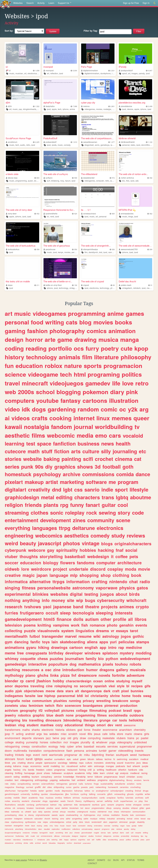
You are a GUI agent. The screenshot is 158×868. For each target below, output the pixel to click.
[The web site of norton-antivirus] (135, 161)
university (25, 794)
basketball (75, 556)
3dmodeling (72, 720)
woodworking (113, 839)
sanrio (92, 489)
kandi (29, 759)
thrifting (18, 773)
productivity (125, 836)
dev (110, 725)
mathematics (89, 664)
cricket (110, 773)
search (8, 776)
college (9, 742)
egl (116, 773)
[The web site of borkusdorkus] (22, 232)
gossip (134, 825)
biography (61, 843)
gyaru (31, 647)
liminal (138, 790)
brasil (127, 710)
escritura (95, 804)
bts (24, 720)
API (123, 860)
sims (62, 818)
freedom (40, 769)
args (39, 734)
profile (119, 619)
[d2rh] (22, 89)
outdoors (136, 715)
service (57, 776)
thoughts (29, 556)
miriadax (34, 832)
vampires (61, 625)
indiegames (14, 695)
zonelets (11, 705)
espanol (97, 829)
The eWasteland (89, 174)
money (58, 600)
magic (29, 575)
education (29, 365)
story (124, 512)
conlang (30, 804)
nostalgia (107, 109)
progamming (85, 715)
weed (133, 755)
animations (14, 647)
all (130, 619)
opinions (73, 839)
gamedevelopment (23, 619)
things (90, 725)
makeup (34, 481)
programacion (123, 365)
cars (115, 435)
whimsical (123, 822)
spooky (126, 829)
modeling (55, 766)
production (128, 705)
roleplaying (63, 686)
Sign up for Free (131, 2)
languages (44, 527)
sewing (107, 512)
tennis (146, 780)
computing (94, 738)
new (39, 822)
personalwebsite (54, 588)
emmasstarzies (127, 213)
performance (42, 804)
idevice (130, 109)
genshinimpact (12, 794)
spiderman (67, 804)
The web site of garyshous (56, 245)
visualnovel (72, 766)
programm (106, 829)
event (36, 755)
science (15, 374)
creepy (25, 746)
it (112, 556)
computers (19, 400)
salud (75, 759)
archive (71, 474)
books (123, 322)
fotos (56, 825)
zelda (46, 825)
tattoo (87, 790)
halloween (57, 773)
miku (87, 755)
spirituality (67, 550)
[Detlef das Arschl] (135, 268)
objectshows (34, 691)
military (102, 818)
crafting (99, 581)
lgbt (67, 489)
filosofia (125, 815)
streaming (17, 512)
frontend (98, 836)
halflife (98, 839)
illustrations (10, 804)
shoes (47, 773)
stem (105, 822)
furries (11, 613)
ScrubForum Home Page (18, 138)
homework (113, 787)
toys (46, 641)
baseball (89, 746)
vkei (112, 686)
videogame (43, 374)
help (62, 746)
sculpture (68, 773)
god (79, 730)
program (128, 481)
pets (133, 556)
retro (28, 145)
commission (141, 815)
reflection (54, 73)
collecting (13, 630)
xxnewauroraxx (89, 213)
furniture (75, 794)
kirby (89, 773)
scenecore (73, 705)
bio (123, 180)
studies (91, 836)
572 (113, 178)
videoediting (125, 750)
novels (104, 675)
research (13, 607)
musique (93, 818)
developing (135, 836)
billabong (55, 180)
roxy (62, 180)
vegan (122, 825)
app (103, 647)
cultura (88, 762)
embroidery (98, 825)
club (88, 839)
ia (25, 815)
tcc (63, 766)
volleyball (52, 710)
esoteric (25, 801)
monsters (99, 762)
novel (82, 734)
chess (42, 658)
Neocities (9, 859)
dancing (21, 641)
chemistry (140, 730)
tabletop (73, 762)
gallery (122, 669)
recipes (137, 686)
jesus (97, 734)
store (120, 734)
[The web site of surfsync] (60, 161)
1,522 (37, 106)
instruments (9, 829)
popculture (58, 664)
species (47, 811)
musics (93, 811)
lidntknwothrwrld (128, 142)
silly (106, 451)
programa (102, 780)
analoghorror (102, 790)
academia (80, 773)
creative (13, 575)
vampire (110, 804)
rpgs (137, 710)
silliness (57, 836)
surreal (29, 787)
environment (12, 738)
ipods (54, 145)
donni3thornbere (148, 145)
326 (113, 249)
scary (140, 776)
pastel (144, 738)
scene (123, 520)
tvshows (32, 607)
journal (83, 426)
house (62, 825)
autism (92, 619)
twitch (49, 705)
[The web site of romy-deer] (22, 196)
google (132, 822)
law (40, 695)
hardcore (132, 769)
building (35, 794)
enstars (137, 780)
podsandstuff (51, 142)
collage (81, 710)
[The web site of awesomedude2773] (135, 232)
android (30, 734)
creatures (26, 832)
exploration (56, 829)
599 (75, 178)
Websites (18, 2)
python (112, 658)
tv (137, 426)
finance (64, 619)
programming (21, 180)
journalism (74, 658)
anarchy (16, 801)
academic (33, 797)
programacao (110, 776)
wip (79, 600)
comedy (67, 145)
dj (93, 742)
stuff (47, 451)
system (67, 630)
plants (51, 504)
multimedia (20, 750)
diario (122, 832)
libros (140, 619)
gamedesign (15, 664)
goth (128, 466)
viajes (45, 822)
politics (132, 374)
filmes (102, 715)
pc (137, 738)
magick (96, 832)
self (93, 839)
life (116, 383)
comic (109, 409)
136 (75, 285)
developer (74, 653)
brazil (122, 776)
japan (42, 575)
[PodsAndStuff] (60, 125)
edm (90, 766)
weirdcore (41, 569)
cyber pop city (88, 102)
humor (92, 669)
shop (106, 575)
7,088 (75, 106)
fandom (61, 426)
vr (112, 630)
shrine (115, 695)
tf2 (41, 710)
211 (38, 285)
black (33, 825)
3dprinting (98, 755)
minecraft (35, 383)
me (112, 481)
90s (39, 466)
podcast (115, 710)
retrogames (61, 783)
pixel (125, 691)
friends (33, 504)
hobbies (88, 550)
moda (130, 569)
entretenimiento (46, 836)
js (94, 769)
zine (56, 669)
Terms (140, 860)
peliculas (126, 641)
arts (76, 451)
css (78, 489)
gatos (142, 588)
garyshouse (50, 249)
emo (101, 435)
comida (125, 474)
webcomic (61, 435)
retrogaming (12, 746)
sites (49, 787)
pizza (65, 675)
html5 (49, 619)
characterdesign (78, 681)
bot (82, 808)
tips (142, 836)
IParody (123, 66)
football (111, 466)
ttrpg (64, 527)
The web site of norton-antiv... (133, 174)
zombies (116, 836)
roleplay (74, 512)
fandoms (85, 563)
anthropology (41, 780)
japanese (62, 607)
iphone (66, 109)
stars (69, 691)
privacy (88, 700)
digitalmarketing (117, 780)
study (118, 535)
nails (81, 783)
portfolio (60, 348)
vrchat (68, 822)
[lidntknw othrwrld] (135, 125)
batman (53, 804)
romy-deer (12, 213)
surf (48, 180)
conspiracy (46, 776)
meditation (115, 815)
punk (27, 466)
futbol (34, 636)
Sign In (146, 2)
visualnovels (48, 630)
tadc (109, 832)
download (77, 843)
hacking (106, 550)
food (37, 322)
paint (148, 839)
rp (22, 680)
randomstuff (96, 822)
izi (7, 66)
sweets (55, 815)
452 (38, 213)
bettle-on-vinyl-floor (54, 285)
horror (34, 339)
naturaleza (17, 839)
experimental (18, 594)
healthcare (111, 769)
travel (12, 383)
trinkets (19, 755)
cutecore (15, 451)
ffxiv (59, 705)
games (135, 313)
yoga (112, 742)
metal (47, 497)
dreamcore (87, 675)
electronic (48, 730)
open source (21, 859)
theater (96, 730)
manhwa (47, 725)
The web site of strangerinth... (96, 245)
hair (73, 780)
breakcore (120, 700)
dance (143, 474)
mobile (16, 797)
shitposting (59, 787)
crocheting (135, 787)
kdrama (17, 766)
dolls (78, 619)
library (129, 780)
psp (20, 109)
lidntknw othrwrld (127, 138)
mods (57, 790)
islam (40, 829)
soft (147, 797)
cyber (70, 746)
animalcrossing (87, 829)
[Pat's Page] (98, 53)
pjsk (18, 691)
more (27, 825)
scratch (72, 734)
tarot (134, 630)
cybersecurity (111, 600)
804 (38, 178)
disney (31, 815)
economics (36, 766)
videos (20, 418)
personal (126, 145)
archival (38, 843)
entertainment (21, 520)
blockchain (74, 808)
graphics (64, 466)
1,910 (75, 142)
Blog (116, 860)
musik (33, 836)
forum (20, 759)
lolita (112, 734)
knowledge (68, 776)
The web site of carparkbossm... (97, 138)
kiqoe (10, 285)
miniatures (41, 839)
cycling (84, 794)
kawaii (13, 426)
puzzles (56, 658)
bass (128, 825)
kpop (141, 348)
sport (121, 489)
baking (52, 458)
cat (137, 458)
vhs (24, 769)
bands (31, 769)
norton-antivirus (127, 177)
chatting (21, 762)
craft (115, 691)
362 (151, 213)
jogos (126, 636)
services (112, 746)
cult (132, 832)
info (46, 600)
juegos (107, 594)
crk (14, 808)
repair (51, 832)
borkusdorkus (13, 249)
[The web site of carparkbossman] (98, 125)
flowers (67, 563)
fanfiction (64, 443)
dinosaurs (53, 720)
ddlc (60, 839)
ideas (145, 762)
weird (11, 543)
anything (31, 600)
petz (91, 787)
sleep (65, 613)
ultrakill (28, 811)
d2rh (8, 102)
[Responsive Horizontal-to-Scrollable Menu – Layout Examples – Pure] (60, 196)
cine (49, 686)
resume (85, 636)
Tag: (91, 30)
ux (136, 801)
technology (63, 288)
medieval (134, 773)
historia (59, 730)
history (14, 357)
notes (7, 801)
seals (63, 801)
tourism (35, 776)
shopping (89, 575)
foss (42, 797)
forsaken (30, 808)
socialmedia (118, 715)
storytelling (51, 556)
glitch (109, 794)
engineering (19, 535)
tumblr (103, 750)
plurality (85, 742)
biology (50, 563)
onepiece (111, 797)
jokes (142, 839)
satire (86, 818)
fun (9, 365)
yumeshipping (11, 815)
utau (23, 705)
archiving (18, 843)
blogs (130, 216)
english (91, 647)
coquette (28, 658)
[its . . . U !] (98, 196)
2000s (26, 392)
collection (56, 742)
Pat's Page (86, 66)
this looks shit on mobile (18, 281)
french (70, 801)
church (47, 818)
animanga (99, 766)
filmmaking (98, 710)
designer (75, 836)
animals (69, 357)
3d (98, 466)
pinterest (111, 705)
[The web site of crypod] (98, 268)
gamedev (97, 383)
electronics (94, 288)
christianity (99, 695)
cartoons (95, 400)
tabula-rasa (12, 177)
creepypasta (36, 653)
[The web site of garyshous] (60, 232)
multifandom (66, 829)
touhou (121, 664)
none (70, 715)
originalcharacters (132, 544)
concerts (101, 794)
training (55, 818)
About (91, 860)
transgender (52, 636)
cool (123, 504)
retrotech (137, 288)
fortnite (118, 675)
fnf (73, 675)
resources (30, 669)
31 (151, 285)
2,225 (37, 142)
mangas (110, 766)
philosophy (136, 357)
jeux (71, 832)
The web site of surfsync (55, 174)
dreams (102, 630)
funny (77, 504)
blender (11, 680)
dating (133, 829)
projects (109, 607)
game (65, 339)
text (16, 780)
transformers (12, 730)
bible (95, 773)
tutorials (129, 797)
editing (64, 497)
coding (14, 348)
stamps (142, 641)
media (85, 435)
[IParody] (135, 53)
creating (129, 790)
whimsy (11, 658)
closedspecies (56, 794)
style (121, 686)
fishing (82, 769)
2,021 (112, 70)
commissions (98, 474)
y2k (111, 288)
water (41, 790)
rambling (115, 825)
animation (122, 331)
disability (141, 822)
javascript (49, 543)
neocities (71, 811)
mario (128, 734)
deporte (26, 738)
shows (85, 466)
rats (6, 783)
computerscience (54, 750)
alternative (40, 581)
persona (79, 750)
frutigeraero (32, 613)
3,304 (75, 70)
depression (67, 790)
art (25, 73)
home (126, 695)
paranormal (66, 695)
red (38, 836)
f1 (13, 734)
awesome (130, 725)
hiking (43, 647)
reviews (136, 535)
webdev (54, 734)
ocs (79, 348)
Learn (51, 2)
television (13, 625)
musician (19, 73)
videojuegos (66, 383)
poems (30, 625)
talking (92, 794)
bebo (133, 145)
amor (9, 686)
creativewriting (72, 815)
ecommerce (110, 730)
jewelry (10, 715)
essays (122, 630)
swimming (122, 759)
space (44, 443)
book (136, 575)
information (78, 581)
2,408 (150, 106)
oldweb (12, 569)
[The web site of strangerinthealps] (98, 232)
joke (112, 829)
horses (44, 742)
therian (110, 755)
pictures (67, 710)
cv (93, 790)
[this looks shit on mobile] (22, 268)
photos (71, 543)
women (36, 783)
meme (10, 653)
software (96, 481)
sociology (62, 762)
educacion (30, 563)
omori (101, 725)
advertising (19, 829)
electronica (32, 73)
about (121, 594)
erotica (58, 797)
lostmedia (15, 811)
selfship (108, 801)
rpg (64, 504)
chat (133, 581)
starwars (38, 738)
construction (39, 746)
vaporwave (106, 588)
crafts (40, 418)
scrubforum (12, 142)
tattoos (99, 759)
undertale (78, 569)
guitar (109, 504)
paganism (113, 822)
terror (90, 776)
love (127, 383)
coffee (121, 556)
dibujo (109, 808)
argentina (81, 839)
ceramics (124, 787)
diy (48, 466)
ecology (53, 746)
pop (63, 738)
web (10, 392)
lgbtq (122, 497)
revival (129, 818)
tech (59, 109)
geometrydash (86, 832)
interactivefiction (30, 829)
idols (81, 822)
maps (26, 766)
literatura (90, 720)
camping (117, 808)
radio (145, 581)
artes (79, 746)
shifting (145, 832)
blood (143, 818)
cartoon (76, 647)
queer (30, 180)
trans (108, 497)
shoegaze (137, 804)
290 (151, 249)
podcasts (120, 766)
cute (127, 348)
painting (71, 458)
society (8, 797)
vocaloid (133, 435)
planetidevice (126, 106)
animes (126, 607)
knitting (44, 625)
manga (129, 339)
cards (102, 797)
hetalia (33, 790)
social (131, 550)
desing (89, 825)
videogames (90, 109)
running (75, 700)
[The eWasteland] (98, 161)
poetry (110, 348)
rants (138, 783)
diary (117, 392)
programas (59, 769)
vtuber (11, 556)
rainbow (119, 829)
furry (92, 348)
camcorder (112, 252)
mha (51, 825)
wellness (91, 780)
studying (123, 681)
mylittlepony (89, 801)
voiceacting (119, 794)
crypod (86, 285)
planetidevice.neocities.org (132, 102)
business (88, 443)
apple (54, 109)
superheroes (126, 801)
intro (112, 647)
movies (99, 109)
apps (103, 641)
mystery (127, 653)
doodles (126, 808)
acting (19, 734)
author (83, 766)
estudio (21, 804)
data (60, 691)
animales (91, 750)
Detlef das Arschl (127, 281)
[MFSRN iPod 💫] (135, 196)
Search (30, 2)
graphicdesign (22, 497)
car (114, 720)
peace (122, 839)
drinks (26, 843)
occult (52, 613)
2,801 (112, 106)
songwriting (77, 818)
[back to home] (5, 4)
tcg (146, 836)
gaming (15, 331)
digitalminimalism (90, 70)
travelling (36, 720)
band (78, 607)
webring (54, 839)
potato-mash (126, 285)
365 (113, 213)
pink (132, 392)
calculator (38, 818)
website (32, 458)
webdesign (98, 556)
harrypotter (23, 790)
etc (142, 451)
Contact (92, 863)
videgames (107, 836)
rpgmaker (54, 801)
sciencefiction (47, 783)
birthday (56, 653)
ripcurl (67, 180)
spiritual (115, 832)
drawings (59, 647)
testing (91, 594)
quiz (34, 811)
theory (78, 801)
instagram (18, 818)
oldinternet (102, 811)
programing (104, 374)
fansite (30, 695)
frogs (96, 783)
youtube (47, 400)
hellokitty (136, 720)
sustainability (107, 783)
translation (35, 750)
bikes (7, 811)
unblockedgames (57, 822)
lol (48, 216)
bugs (90, 600)
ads (137, 180)
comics (97, 331)
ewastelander (89, 177)
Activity (41, 2)
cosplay (115, 569)
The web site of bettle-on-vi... (57, 281)
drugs (145, 790)
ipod (61, 73)
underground (82, 811)
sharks (36, 730)
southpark (122, 755)
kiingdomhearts (29, 109)
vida (141, 769)
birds (134, 594)
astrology (110, 636)
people (39, 762)
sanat (57, 808)
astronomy (83, 588)
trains (130, 738)
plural (39, 773)
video (12, 409)
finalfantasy (20, 836)
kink (66, 832)
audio (22, 145)
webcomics (48, 535)
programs (120, 804)
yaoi (47, 607)
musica (108, 339)
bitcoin (91, 759)
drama (30, 762)
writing (54, 322)
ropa (81, 762)
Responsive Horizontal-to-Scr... (59, 209)
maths (26, 730)
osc (48, 669)
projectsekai (87, 843)
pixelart (14, 481)
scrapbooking (24, 783)
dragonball (89, 145)
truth (116, 801)
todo (132, 815)
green (83, 759)
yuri (113, 641)
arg (144, 409)
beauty (28, 543)
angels (8, 769)
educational (74, 725)
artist (52, 481)
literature (106, 357)
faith (27, 836)
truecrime (130, 762)
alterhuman (10, 790)
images (134, 73)
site (70, 600)
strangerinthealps (90, 249)
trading (9, 755)
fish (84, 625)
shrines (76, 797)
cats (71, 322)
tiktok (7, 762)
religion (14, 504)
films (38, 435)
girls (146, 734)
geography (28, 710)
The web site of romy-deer (19, 209)
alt (77, 691)
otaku (13, 783)
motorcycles (65, 836)
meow (50, 691)
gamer (112, 750)
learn (102, 773)
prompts (136, 839)
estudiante (120, 783)
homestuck (18, 474)
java (138, 762)
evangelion (18, 825)
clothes (39, 512)
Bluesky (43, 859)
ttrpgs (58, 581)
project (60, 569)
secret (44, 843)
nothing (13, 600)
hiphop (49, 695)
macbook (150, 288)
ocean (98, 681)
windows (92, 653)
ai (7, 418)
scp (148, 818)
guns (103, 804)
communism (42, 700)
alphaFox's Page (51, 102)
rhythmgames (89, 815)
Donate (101, 860)
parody (142, 73)
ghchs (42, 675)
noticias (106, 815)
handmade (40, 808)
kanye (60, 252)
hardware (144, 755)
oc (122, 409)
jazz (48, 738)
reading (36, 348)
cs (81, 815)
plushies (60, 700)
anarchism (125, 730)
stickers (71, 730)
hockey (17, 769)
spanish (100, 686)
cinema (123, 458)
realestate (108, 738)
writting (100, 769)
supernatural (127, 746)
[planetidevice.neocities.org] (135, 89)
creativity (39, 489)
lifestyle (139, 489)
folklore (67, 797)
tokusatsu (52, 843)
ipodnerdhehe (51, 213)
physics (127, 588)
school (45, 392)
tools (123, 720)
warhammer (9, 836)
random (88, 409)
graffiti (38, 787)
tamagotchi (44, 832)
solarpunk (28, 818)
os (22, 811)
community (100, 520)
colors (49, 769)
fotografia (12, 700)
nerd (52, 216)
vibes (21, 815)
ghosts (130, 794)
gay (50, 550)
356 (75, 249)
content (146, 804)
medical (144, 759)
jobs (48, 839)
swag (147, 695)
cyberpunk (15, 550)
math (34, 451)
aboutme (140, 497)
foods (136, 695)
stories (13, 458)
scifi (88, 458)
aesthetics (76, 535)
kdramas (78, 790)
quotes (44, 794)
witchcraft (136, 600)
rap (121, 647)
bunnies (137, 691)
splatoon (110, 653)
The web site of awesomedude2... (135, 245)
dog (73, 664)
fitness (28, 588)
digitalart (15, 489)
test (30, 443)
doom (8, 750)
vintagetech (127, 288)
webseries (64, 780)
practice (50, 808)
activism (11, 710)
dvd (100, 252)
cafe (105, 734)
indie (107, 489)
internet (84, 418)
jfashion (44, 680)
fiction (61, 451)
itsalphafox (50, 106)
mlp (74, 575)
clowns (138, 734)
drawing (85, 339)
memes (122, 418)
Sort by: (9, 30)
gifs (147, 686)
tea (46, 734)
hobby (58, 680)
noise (26, 700)
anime (72, 109)
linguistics (85, 630)
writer (147, 794)
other (106, 619)
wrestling (103, 700)
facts (74, 825)
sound (120, 762)
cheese (77, 832)
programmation (98, 808)
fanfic (35, 641)
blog (85, 322)
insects (139, 750)
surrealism (59, 759)
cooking (60, 418)
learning (14, 443)
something (59, 832)
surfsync (49, 177)
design (14, 339)
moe (110, 811)
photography (67, 331)
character (36, 801)
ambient (81, 780)
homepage (29, 773)
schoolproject (116, 790)
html (80, 374)
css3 (127, 832)
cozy (59, 725)
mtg (60, 804)
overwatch (81, 825)
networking (101, 787)
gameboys (105, 145)
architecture (129, 563)
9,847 (150, 70)
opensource (50, 762)
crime (136, 818)
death (59, 715)
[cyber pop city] (98, 89)
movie (144, 569)
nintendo (118, 581)
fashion (37, 331)
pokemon (95, 392)
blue (49, 715)
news (107, 443)
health (123, 443)
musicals (138, 669)
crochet (104, 458)
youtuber (8, 818)
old (69, 738)
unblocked (140, 742)
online (109, 681)
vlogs (45, 801)
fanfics (120, 797)
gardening (62, 409)
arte (50, 339)
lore (25, 569)
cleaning (9, 773)
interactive (37, 664)
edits (31, 843)
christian (131, 776)
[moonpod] (60, 53)
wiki (96, 636)
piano (30, 675)
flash (69, 750)
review (128, 804)
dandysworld (84, 804)
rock (91, 512)
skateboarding (72, 641)
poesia (84, 787)
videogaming (26, 780)
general (73, 783)
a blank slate (12, 174)
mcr (65, 742)
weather (48, 759)
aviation (131, 783)
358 (38, 249)
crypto (142, 607)
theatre (92, 607)
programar (70, 755)
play (141, 801)
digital (76, 594)
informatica (16, 581)
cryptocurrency (17, 822)
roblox (53, 365)
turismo (88, 783)
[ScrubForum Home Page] (22, 125)
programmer (144, 746)
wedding (25, 776)
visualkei (47, 829)
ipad (149, 109)
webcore (36, 550)
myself (137, 681)
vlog (21, 725)
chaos (116, 811)
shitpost (134, 808)
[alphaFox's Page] (60, 89)
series (12, 466)
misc (64, 734)
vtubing (39, 825)
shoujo (63, 811)
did (44, 787)
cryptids (139, 794)
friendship (81, 776)
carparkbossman (90, 142)
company (21, 808)
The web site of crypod (92, 281)
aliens (92, 641)
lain (55, 641)
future (87, 822)
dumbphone (105, 73)
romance (97, 625)
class (7, 822)
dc (80, 755)
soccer (11, 563)
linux (103, 418)
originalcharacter (43, 815)
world (46, 766)
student (33, 725)
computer (100, 180)
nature (73, 365)
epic (69, 759)
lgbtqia (38, 759)
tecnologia (83, 613)
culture (90, 451)
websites (59, 594)
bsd (129, 766)
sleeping (104, 613)
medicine (134, 647)
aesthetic (17, 435)
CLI (109, 860)
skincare (10, 759)
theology (20, 787)
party (75, 822)
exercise (107, 825)
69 (114, 285)
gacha (76, 787)
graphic (39, 715)
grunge (104, 720)
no (76, 686)
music (11, 73)
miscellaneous (28, 839)
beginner (83, 836)
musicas (49, 797)
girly (75, 738)
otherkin (122, 769)
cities (104, 839)
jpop (7, 734)
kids (76, 804)
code (138, 512)
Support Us (63, 2)
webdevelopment (135, 658)
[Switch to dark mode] (154, 3)
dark (107, 691)
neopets (138, 832)
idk (26, 409)
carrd (30, 680)
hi (114, 759)
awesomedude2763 (129, 249)
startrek (65, 808)
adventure (135, 675)
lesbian (10, 725)
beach (68, 825)
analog (8, 766)
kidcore (98, 776)
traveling (37, 686)
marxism (8, 825)
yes (14, 762)
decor (87, 808)
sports (93, 365)
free (127, 180)
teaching (12, 669)
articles (8, 808)
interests (124, 613)
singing (12, 588)
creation (9, 780)
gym (8, 641)
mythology (14, 675)
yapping (54, 780)
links (54, 675)
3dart (24, 797)
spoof (124, 73)
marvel (71, 636)
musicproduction (90, 797)
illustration (123, 400)
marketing (72, 481)
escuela (101, 746)
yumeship (32, 742)
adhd (68, 818)
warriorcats (56, 755)
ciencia (103, 832)
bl (127, 686)
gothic (138, 636)
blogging (68, 392)
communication (139, 811)
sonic (97, 145)
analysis (124, 773)
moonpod (48, 66)
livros (87, 730)
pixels (108, 664)
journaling (125, 451)
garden (49, 790)
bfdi (80, 695)
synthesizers (30, 822)
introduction (73, 669)
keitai (114, 109)
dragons (107, 669)
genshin (126, 625)
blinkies (40, 594)
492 (151, 178)
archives (139, 797)
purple (145, 766)
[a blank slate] (22, 161)
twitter (140, 825)
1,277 (112, 142)
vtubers (121, 738)
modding (144, 653)
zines (79, 520)
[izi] (22, 53)
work (75, 625)
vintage (72, 288)
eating (17, 776)
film (86, 252)
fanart (93, 504)
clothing (121, 575)
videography (124, 742)
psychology (47, 474)
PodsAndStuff (50, 138)
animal (55, 811)
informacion (126, 811)
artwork (136, 766)
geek (148, 808)
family (91, 658)
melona (86, 106)
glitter (141, 808)
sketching (110, 762)
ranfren (69, 843)
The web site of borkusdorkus (20, 245)
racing (144, 773)
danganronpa (91, 691)
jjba (67, 794)
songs (135, 700)
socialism (134, 759)
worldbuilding (114, 426)
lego (28, 755)
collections (76, 829)
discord (98, 569)
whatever (101, 742)
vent (118, 725)
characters (87, 497)
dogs (36, 180)
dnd (56, 489)
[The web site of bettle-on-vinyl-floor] (60, 268)
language (59, 575)
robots (135, 664)
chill (89, 769)
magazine (9, 787)
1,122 (150, 142)
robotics (24, 715)
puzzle (29, 630)
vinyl (99, 815)
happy (66, 839)
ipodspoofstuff (127, 70)
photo (112, 625)
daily (40, 811)
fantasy (70, 400)
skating (19, 742)
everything (17, 527)
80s (90, 734)
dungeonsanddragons (13, 832)
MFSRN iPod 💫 (127, 209)
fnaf (119, 550)
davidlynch (93, 252)
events (141, 625)
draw (83, 738)
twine (56, 738)
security (86, 686)
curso (68, 787)
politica (128, 839)
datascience (9, 843)
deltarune (83, 527)
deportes (22, 686)
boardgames (93, 705)
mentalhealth (16, 636)
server (100, 801)
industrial (111, 818)
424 (75, 213)
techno (108, 759)
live (146, 801)
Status (131, 860)
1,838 (37, 70)
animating (121, 818)
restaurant (72, 769)
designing (12, 720)
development (55, 520)
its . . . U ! (86, 209)
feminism (36, 705)
